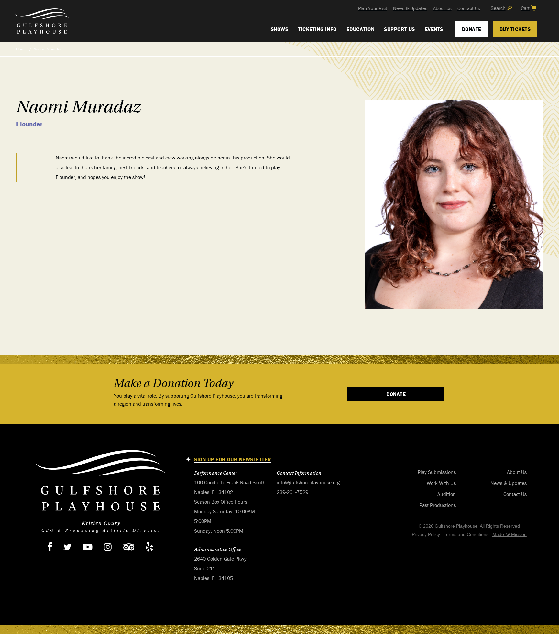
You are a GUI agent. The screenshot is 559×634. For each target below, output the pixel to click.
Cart (525, 8)
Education (360, 29)
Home (21, 49)
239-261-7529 (292, 492)
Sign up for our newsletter (232, 459)
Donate (471, 29)
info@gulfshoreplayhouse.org (308, 482)
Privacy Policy (426, 534)
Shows (279, 29)
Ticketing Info (317, 29)
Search (498, 8)
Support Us (399, 29)
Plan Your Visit (372, 8)
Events (434, 29)
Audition (446, 494)
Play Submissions (437, 472)
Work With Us (441, 483)
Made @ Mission (509, 534)
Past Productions (437, 505)
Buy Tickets (515, 29)
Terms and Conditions (466, 534)
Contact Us (468, 8)
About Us (442, 8)
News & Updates (410, 8)
